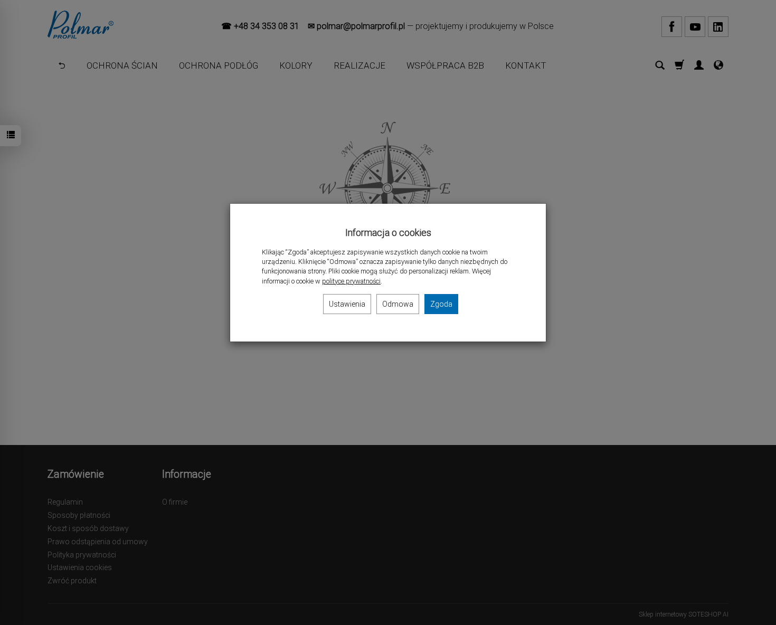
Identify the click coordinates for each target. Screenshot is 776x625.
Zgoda (441, 304)
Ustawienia (347, 304)
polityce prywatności (351, 281)
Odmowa (397, 304)
